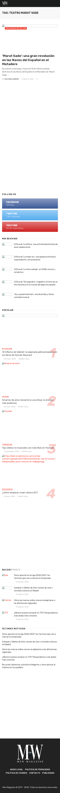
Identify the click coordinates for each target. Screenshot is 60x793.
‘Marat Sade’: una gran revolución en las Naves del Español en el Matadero (28, 60)
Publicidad (48, 773)
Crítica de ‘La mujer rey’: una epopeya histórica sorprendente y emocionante (35, 258)
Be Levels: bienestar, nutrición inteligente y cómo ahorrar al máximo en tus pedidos (28, 666)
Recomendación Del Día (16, 28)
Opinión (5, 396)
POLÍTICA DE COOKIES (16, 773)
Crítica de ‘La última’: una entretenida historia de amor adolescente (36, 245)
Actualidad (7, 348)
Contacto (34, 773)
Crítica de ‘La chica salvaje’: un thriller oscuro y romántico (34, 270)
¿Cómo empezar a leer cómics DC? (20, 492)
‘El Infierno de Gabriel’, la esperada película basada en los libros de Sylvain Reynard (29, 353)
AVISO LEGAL (16, 769)
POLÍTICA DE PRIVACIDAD (37, 769)
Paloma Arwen (12, 79)
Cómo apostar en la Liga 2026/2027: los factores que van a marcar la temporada (32, 576)
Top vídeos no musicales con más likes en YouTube (28, 447)
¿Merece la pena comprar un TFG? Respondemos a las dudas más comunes (36, 614)
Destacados (7, 489)
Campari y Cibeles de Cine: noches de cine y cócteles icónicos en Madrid (33, 589)
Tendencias (7, 444)
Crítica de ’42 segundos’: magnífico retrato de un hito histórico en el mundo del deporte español (36, 283)
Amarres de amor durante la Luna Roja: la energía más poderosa (27, 401)
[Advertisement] (30, 157)
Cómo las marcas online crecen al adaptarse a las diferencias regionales (34, 601)
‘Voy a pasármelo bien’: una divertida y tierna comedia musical (34, 295)
